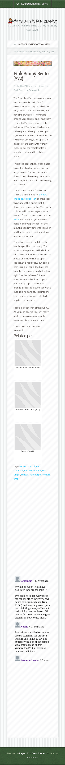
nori (44, 471)
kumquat (18, 471)
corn (38, 466)
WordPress (32, 758)
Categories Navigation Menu (34, 45)
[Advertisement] (32, 699)
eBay (16, 220)
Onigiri (17, 475)
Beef (24, 52)
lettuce (28, 471)
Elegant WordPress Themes (32, 754)
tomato (46, 475)
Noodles (37, 471)
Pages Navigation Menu (34, 4)
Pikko (27, 86)
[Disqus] (33, 529)
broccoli (31, 466)
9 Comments (33, 90)
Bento (22, 90)
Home (17, 52)
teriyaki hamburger (31, 475)
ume (16, 479)
